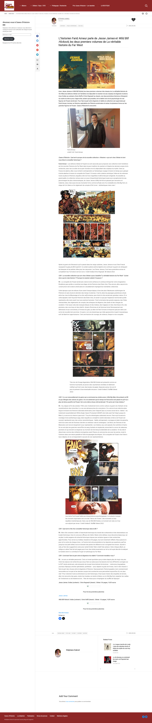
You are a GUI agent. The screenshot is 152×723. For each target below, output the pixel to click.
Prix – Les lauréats (84, 5)
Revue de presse (42, 716)
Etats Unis (68, 633)
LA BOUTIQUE (105, 5)
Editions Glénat (61, 633)
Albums (24, 5)
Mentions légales (62, 716)
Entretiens (11, 13)
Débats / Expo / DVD (39, 5)
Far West (74, 633)
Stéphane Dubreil (63, 19)
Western (85, 633)
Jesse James (63, 596)
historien (79, 633)
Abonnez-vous (8, 39)
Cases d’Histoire (9, 716)
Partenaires (30, 716)
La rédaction (21, 716)
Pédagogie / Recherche (59, 5)
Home (5, 13)
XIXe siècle (80, 25)
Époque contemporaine (72, 25)
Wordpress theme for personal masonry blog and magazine (18, 719)
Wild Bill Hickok (64, 613)
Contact (52, 716)
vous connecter (70, 701)
